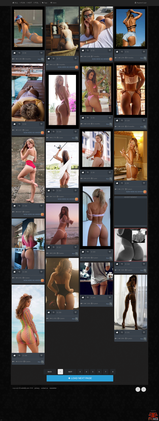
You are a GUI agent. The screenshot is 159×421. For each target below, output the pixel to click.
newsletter (53, 388)
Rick (39, 59)
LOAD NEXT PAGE (81, 378)
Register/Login (141, 3)
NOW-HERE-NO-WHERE (66, 67)
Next (70, 372)
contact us (44, 388)
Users (54, 3)
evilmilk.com (25, 388)
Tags (45, 3)
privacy (37, 388)
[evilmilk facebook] (138, 389)
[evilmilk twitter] (143, 389)
